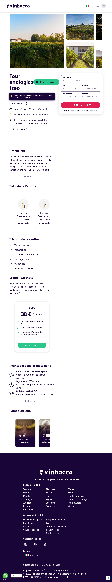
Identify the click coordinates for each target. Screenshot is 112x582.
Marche (27, 496)
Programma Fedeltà (55, 519)
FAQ (48, 523)
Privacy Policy (53, 530)
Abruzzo (27, 502)
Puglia (49, 499)
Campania (50, 506)
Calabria (72, 506)
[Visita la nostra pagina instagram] (44, 544)
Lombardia (28, 492)
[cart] (97, 6)
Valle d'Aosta (74, 502)
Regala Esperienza (48, 82)
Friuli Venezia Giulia (32, 509)
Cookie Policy (53, 533)
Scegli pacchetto (32, 345)
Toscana (27, 489)
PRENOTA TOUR (80, 105)
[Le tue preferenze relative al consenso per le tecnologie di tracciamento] (108, 578)
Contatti (27, 526)
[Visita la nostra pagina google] (35, 544)
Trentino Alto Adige (77, 499)
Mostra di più (30, 176)
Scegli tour (28, 523)
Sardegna (27, 499)
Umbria (71, 492)
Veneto (71, 489)
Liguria (26, 506)
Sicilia (49, 492)
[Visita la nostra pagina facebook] (25, 544)
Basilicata (50, 502)
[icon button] (103, 6)
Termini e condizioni (56, 526)
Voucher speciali (31, 530)
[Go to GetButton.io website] (5, 579)
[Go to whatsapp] (5, 575)
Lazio (48, 496)
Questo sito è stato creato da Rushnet (41, 565)
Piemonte (50, 489)
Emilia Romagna (76, 496)
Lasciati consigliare (32, 519)
